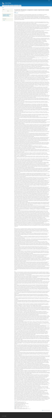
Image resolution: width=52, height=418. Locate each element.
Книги (6, 5)
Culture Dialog (8, 3)
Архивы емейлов (16, 5)
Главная (3, 5)
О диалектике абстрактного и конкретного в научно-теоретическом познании (7, 15)
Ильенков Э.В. (16, 12)
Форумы (20, 5)
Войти (49, 0)
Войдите (43, 410)
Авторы (8, 5)
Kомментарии (11, 5)
